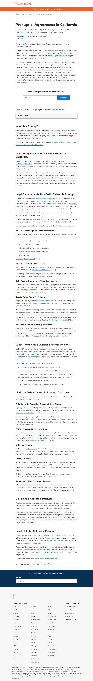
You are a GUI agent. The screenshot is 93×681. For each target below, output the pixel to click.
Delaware (16, 629)
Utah (49, 636)
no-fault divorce (31, 449)
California (16, 620)
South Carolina (52, 623)
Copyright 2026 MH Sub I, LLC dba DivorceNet (26, 668)
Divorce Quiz (69, 616)
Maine (32, 613)
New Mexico (34, 652)
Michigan (33, 623)
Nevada (33, 643)
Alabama (16, 607)
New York (34, 656)
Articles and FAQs (70, 620)
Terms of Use (33, 677)
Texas (49, 633)
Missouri (33, 633)
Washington (51, 646)
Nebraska (34, 639)
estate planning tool (33, 357)
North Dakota (35, 662)
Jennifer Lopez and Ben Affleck (59, 56)
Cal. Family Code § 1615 (25, 259)
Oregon (50, 613)
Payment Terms (69, 623)
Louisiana (34, 610)
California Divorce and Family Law (46, 559)
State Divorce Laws (20, 603)
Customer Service (70, 607)
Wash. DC (16, 633)
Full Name (18, 577)
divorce (50, 161)
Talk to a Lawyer (70, 610)
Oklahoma (51, 610)
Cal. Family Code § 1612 (58, 320)
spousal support (44, 301)
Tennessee (51, 629)
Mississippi (34, 629)
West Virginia (52, 649)
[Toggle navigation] (78, 3)
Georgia (15, 639)
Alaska (15, 610)
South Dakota (52, 626)
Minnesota (34, 626)
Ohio (49, 607)
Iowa (15, 656)
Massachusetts (35, 620)
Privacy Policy (54, 677)
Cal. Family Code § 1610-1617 (53, 222)
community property (33, 67)
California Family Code (24, 164)
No (45, 564)
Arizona (15, 613)
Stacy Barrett (21, 36)
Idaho (15, 646)
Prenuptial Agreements (44, 14)
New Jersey (34, 649)
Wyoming (51, 656)
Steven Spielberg (45, 53)
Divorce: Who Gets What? (24, 14)
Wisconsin (51, 652)
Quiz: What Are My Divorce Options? (46, 9)
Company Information (72, 603)
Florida (15, 636)
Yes (34, 564)
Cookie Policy (62, 677)
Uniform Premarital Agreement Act (47, 199)
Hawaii (15, 643)
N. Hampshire (35, 646)
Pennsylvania (52, 616)
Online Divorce (69, 613)
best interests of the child (25, 413)
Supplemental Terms (43, 677)
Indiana (15, 652)
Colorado (16, 623)
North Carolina (35, 659)
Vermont (50, 639)
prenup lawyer (51, 538)
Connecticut (17, 626)
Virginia (50, 643)
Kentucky (33, 607)
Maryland (33, 616)
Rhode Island (52, 620)
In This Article (24, 115)
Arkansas (16, 616)
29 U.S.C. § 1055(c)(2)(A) (40, 440)
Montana (33, 636)
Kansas (15, 659)
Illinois (15, 649)
